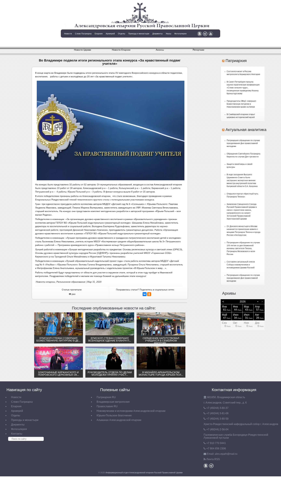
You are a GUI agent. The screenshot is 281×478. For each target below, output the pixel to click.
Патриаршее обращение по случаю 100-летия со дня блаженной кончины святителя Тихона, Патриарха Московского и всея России (243, 248)
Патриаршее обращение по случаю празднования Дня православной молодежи (243, 143)
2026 (243, 301)
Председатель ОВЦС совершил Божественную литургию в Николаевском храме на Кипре (241, 104)
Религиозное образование (70, 281)
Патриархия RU (106, 397)
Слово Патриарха (83, 34)
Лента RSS (213, 459)
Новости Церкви (82, 49)
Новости (68, 34)
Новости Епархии (121, 49)
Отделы (121, 34)
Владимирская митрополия (113, 401)
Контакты (67, 42)
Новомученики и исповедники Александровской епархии (131, 411)
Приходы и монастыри (138, 34)
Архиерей (110, 34)
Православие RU (107, 406)
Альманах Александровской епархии (119, 420)
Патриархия (236, 60)
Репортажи (198, 49)
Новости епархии (45, 281)
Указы (168, 34)
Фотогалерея (180, 34)
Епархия (99, 34)
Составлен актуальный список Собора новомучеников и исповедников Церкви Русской (241, 265)
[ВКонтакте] (145, 294)
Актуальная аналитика (246, 129)
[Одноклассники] (149, 294)
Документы (157, 34)
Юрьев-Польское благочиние (114, 415)
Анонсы (160, 49)
